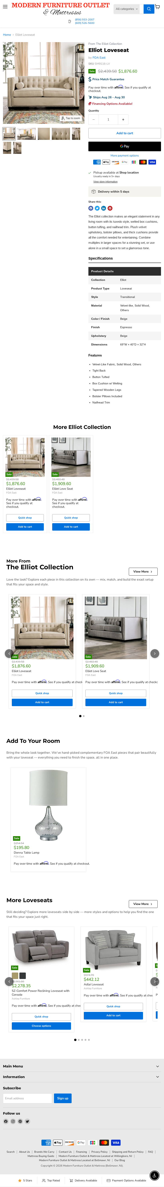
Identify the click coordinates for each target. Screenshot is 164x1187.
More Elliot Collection (82, 427)
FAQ (150, 1152)
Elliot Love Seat (62, 489)
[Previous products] (9, 653)
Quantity (93, 110)
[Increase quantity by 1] (123, 119)
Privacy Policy (99, 1152)
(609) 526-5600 (84, 23)
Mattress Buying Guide (41, 1156)
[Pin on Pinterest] (110, 208)
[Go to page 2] (84, 716)
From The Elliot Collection (105, 44)
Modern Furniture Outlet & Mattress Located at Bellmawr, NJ (74, 1160)
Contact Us (65, 1152)
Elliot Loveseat (16, 489)
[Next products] (154, 653)
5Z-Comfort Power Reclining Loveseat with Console (41, 993)
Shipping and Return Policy (128, 1152)
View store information (105, 181)
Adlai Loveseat (94, 984)
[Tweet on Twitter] (97, 208)
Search (11, 1152)
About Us (24, 1152)
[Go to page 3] (82, 1040)
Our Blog (119, 1160)
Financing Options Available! (111, 104)
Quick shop (25, 518)
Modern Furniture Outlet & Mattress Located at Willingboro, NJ (95, 1156)
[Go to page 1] (80, 716)
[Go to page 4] (85, 1040)
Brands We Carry (44, 1152)
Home (7, 35)
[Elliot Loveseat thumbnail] (9, 133)
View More (141, 572)
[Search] (149, 9)
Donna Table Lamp (26, 853)
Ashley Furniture (21, 998)
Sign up (62, 1098)
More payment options (125, 155)
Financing (81, 1152)
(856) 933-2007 (84, 19)
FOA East (99, 58)
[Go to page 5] (89, 1040)
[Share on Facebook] (90, 208)
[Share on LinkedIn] (103, 208)
